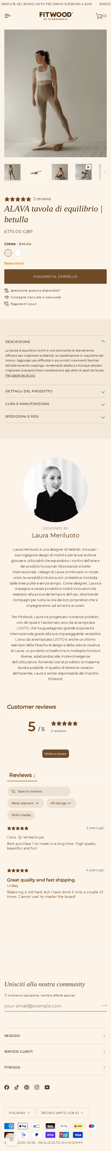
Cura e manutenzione (27, 404)
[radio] (8, 253)
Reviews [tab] (22, 775)
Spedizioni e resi (22, 416)
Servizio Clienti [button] (18, 1051)
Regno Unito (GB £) (60, 1113)
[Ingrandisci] (14, 147)
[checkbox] (21, 815)
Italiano (17, 1113)
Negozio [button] (12, 1036)
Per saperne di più (20, 375)
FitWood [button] (12, 1067)
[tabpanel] (55, 847)
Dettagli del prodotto (28, 391)
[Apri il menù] (12, 16)
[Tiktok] (17, 1087)
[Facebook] (6, 1087)
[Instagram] (36, 1087)
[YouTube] (47, 1087)
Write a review (55, 754)
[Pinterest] (26, 1087)
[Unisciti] (102, 1005)
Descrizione (17, 342)
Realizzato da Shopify (60, 1143)
